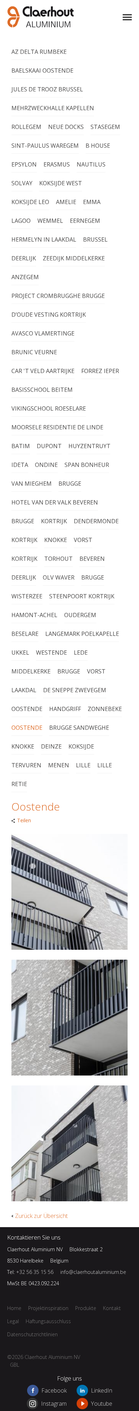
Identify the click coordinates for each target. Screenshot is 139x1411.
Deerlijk (23, 258)
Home (14, 1308)
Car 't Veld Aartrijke (42, 371)
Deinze (51, 746)
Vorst (83, 540)
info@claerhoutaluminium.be (93, 1272)
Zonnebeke (105, 709)
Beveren (92, 559)
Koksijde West (60, 183)
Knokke (55, 540)
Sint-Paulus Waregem (45, 145)
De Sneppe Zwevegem (74, 690)
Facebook (54, 1390)
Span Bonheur (87, 465)
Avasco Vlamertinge (42, 333)
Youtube (101, 1403)
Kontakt (112, 1308)
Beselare (24, 634)
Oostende (26, 709)
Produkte (85, 1308)
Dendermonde (96, 521)
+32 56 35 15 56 (34, 1272)
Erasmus (56, 164)
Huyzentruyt (89, 446)
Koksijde (81, 746)
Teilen (24, 820)
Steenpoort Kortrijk (81, 596)
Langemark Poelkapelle (82, 634)
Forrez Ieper (100, 371)
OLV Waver (58, 577)
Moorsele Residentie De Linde (57, 427)
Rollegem (26, 127)
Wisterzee (26, 596)
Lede (81, 652)
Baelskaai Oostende (42, 70)
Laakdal (23, 690)
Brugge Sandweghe (79, 728)
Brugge (69, 483)
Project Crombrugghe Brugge (58, 296)
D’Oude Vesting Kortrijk (48, 314)
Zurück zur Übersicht (41, 1216)
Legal (13, 1321)
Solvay (21, 183)
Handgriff (65, 709)
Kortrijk (54, 521)
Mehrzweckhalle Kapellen (52, 108)
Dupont (49, 446)
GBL (14, 1364)
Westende (51, 652)
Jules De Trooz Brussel (47, 89)
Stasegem (105, 127)
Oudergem (80, 615)
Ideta (19, 465)
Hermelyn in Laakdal (43, 239)
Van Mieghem (31, 483)
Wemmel (50, 221)
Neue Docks (66, 127)
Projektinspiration (105, 18)
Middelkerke (31, 671)
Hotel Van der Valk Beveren (54, 502)
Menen (58, 765)
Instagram (54, 1403)
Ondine (46, 465)
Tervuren (26, 765)
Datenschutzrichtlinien (32, 1334)
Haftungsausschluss (48, 1321)
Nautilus (91, 164)
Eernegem (85, 221)
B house (98, 145)
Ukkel (20, 652)
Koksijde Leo (30, 202)
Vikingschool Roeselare (48, 408)
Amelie (66, 202)
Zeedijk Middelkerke (74, 258)
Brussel (95, 239)
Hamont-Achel (34, 615)
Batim (20, 446)
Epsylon (24, 164)
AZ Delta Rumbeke (39, 52)
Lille (83, 765)
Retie (19, 784)
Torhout (58, 559)
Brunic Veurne (34, 352)
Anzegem (25, 277)
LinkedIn (101, 1390)
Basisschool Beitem (42, 390)
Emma (92, 202)
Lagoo (21, 221)
